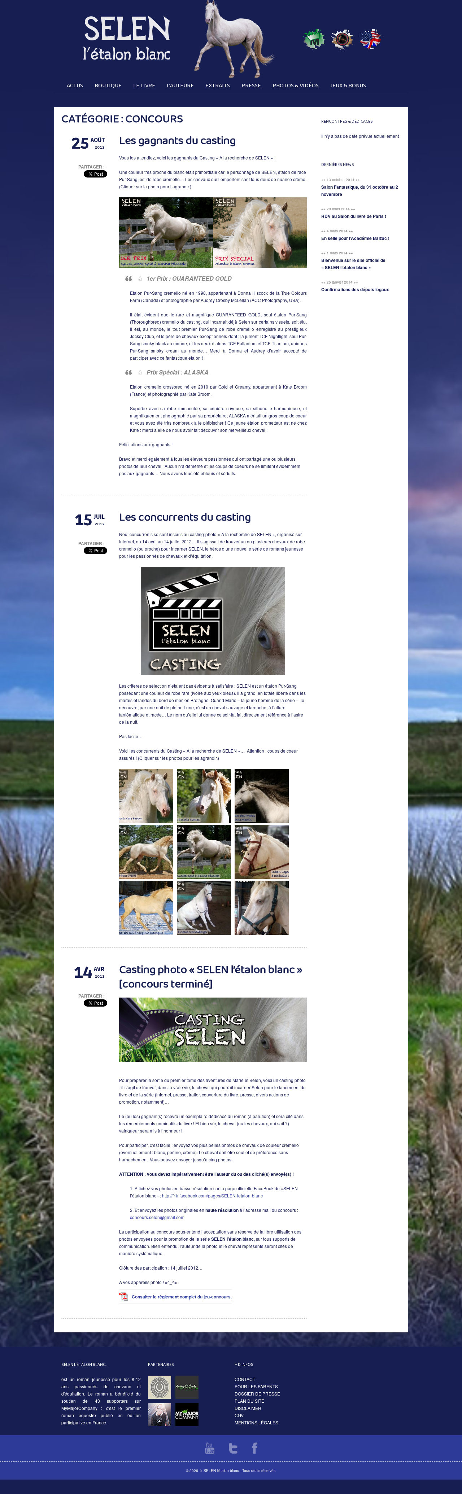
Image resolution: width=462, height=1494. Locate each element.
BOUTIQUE (108, 85)
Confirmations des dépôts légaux (355, 289)
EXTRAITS (217, 85)
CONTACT (245, 1379)
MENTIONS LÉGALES (256, 1422)
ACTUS (75, 85)
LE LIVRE (144, 85)
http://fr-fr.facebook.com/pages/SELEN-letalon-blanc (212, 1195)
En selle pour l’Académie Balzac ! (355, 238)
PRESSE (251, 85)
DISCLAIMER (248, 1408)
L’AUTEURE (180, 85)
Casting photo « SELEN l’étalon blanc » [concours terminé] (210, 977)
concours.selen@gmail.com (157, 1217)
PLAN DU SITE (249, 1401)
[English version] (370, 76)
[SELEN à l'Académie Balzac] (342, 76)
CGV (239, 1415)
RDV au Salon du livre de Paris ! (353, 216)
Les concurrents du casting (185, 517)
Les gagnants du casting (177, 141)
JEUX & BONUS (348, 85)
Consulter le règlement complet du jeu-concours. (182, 1296)
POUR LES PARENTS (256, 1386)
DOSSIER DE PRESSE (257, 1393)
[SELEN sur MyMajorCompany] (314, 76)
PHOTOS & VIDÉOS (296, 85)
